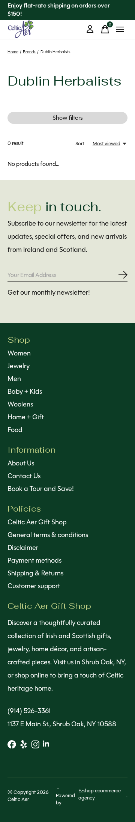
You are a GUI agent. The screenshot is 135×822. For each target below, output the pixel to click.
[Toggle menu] (120, 29)
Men (14, 379)
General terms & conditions (48, 535)
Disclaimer (23, 548)
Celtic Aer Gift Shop (37, 522)
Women (19, 353)
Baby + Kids (25, 391)
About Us (21, 463)
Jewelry (19, 366)
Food (15, 430)
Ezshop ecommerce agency (99, 794)
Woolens (20, 404)
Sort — (82, 143)
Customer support (34, 586)
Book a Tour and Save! (41, 489)
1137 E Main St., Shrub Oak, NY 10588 (62, 724)
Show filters (67, 117)
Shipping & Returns (35, 573)
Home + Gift (26, 417)
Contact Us (24, 476)
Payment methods (35, 560)
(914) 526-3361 (29, 711)
